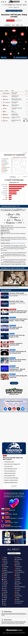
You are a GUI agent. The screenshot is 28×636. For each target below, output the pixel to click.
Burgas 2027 (19, 4)
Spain (17, 592)
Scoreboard (7, 25)
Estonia (5, 585)
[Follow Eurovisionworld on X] (5, 2)
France (6, 96)
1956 (8, 10)
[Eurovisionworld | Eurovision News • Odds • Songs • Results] (14, 1)
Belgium (6, 114)
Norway (18, 574)
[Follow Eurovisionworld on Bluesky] (22, 408)
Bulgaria (5, 574)
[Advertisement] (14, 75)
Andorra (5, 559)
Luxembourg (7, 102)
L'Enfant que (15, 118)
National (25, 4)
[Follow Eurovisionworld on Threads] (18, 408)
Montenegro (19, 566)
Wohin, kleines (15, 121)
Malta (17, 561)
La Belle (14, 96)
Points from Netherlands (22, 57)
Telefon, (14, 105)
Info (22, 25)
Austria (6, 120)
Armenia (5, 561)
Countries (4, 57)
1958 (20, 10)
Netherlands (7, 93)
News (6, 4)
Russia (17, 581)
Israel (4, 601)
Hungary (5, 595)
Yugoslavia (18, 603)
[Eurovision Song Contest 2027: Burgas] (14, 391)
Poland (18, 575)
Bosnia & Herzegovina (8, 572)
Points (13, 25)
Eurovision (11, 7)
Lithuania (18, 557)
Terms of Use (11, 632)
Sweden (18, 594)
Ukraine (18, 599)
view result (14, 485)
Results (10, 4)
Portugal (18, 577)
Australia (5, 563)
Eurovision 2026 (14, 495)
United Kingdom (22, 243)
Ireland (5, 599)
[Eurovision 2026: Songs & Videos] (14, 503)
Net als (13, 93)
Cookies (16, 632)
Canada (5, 575)
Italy (5, 108)
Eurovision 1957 (10, 20)
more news (14, 383)
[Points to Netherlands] (14, 57)
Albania (5, 557)
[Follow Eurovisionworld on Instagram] (3, 2)
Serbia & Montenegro (20, 586)
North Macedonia (20, 572)
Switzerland (7, 117)
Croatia (5, 577)
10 (26, 99)
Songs (14, 4)
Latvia (4, 605)
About (4, 632)
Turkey (17, 597)
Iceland (5, 597)
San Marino (18, 583)
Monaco (18, 564)
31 (26, 93)
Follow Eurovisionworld (14, 401)
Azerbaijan (5, 566)
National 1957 (18, 20)
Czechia (5, 581)
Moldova (18, 563)
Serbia (17, 585)
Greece (5, 594)
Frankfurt (16, 7)
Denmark (6, 99)
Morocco (18, 568)
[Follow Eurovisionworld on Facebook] (1, 2)
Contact (7, 632)
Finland (5, 586)
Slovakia (18, 588)
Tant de (14, 102)
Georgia (5, 590)
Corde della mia (16, 108)
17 (26, 96)
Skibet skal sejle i (16, 99)
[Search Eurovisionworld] (2, 5)
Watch (17, 25)
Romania (18, 579)
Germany (6, 105)
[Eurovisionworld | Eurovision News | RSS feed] (24, 632)
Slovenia (18, 590)
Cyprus (5, 579)
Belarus (5, 568)
